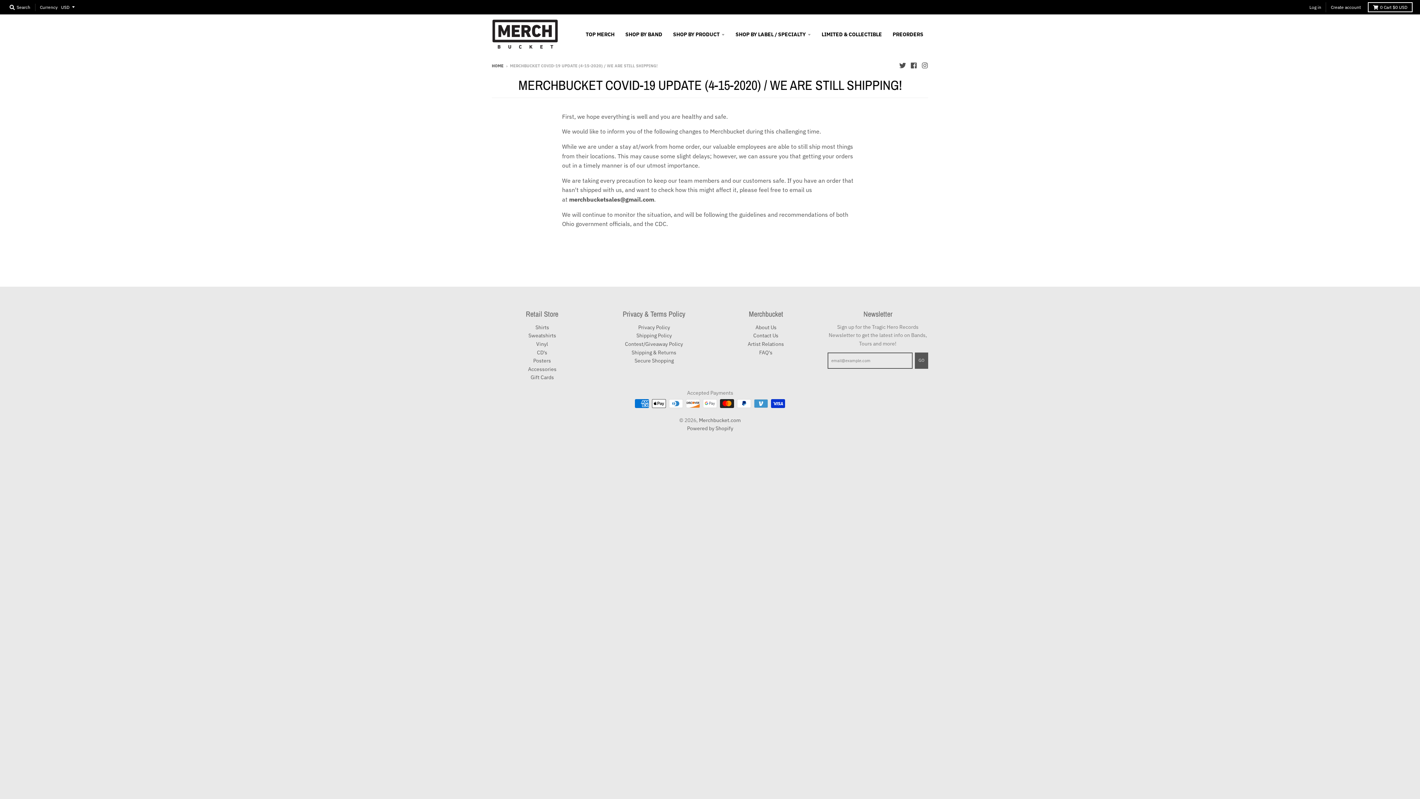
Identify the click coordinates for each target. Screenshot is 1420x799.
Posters (542, 360)
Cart (1393, 7)
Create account (1346, 7)
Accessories (542, 369)
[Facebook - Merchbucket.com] (913, 65)
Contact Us (765, 335)
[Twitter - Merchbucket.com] (902, 65)
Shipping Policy (654, 335)
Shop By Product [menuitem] (696, 34)
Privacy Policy (654, 327)
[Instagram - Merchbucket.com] (925, 65)
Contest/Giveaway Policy (654, 344)
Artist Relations (766, 344)
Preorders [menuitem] (908, 34)
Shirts (542, 327)
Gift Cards (542, 377)
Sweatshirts (542, 335)
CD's (542, 352)
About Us (766, 327)
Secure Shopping (654, 360)
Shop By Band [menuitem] (643, 34)
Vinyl (542, 344)
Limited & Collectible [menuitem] (852, 34)
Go (921, 360)
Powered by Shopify (710, 428)
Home (498, 65)
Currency (49, 7)
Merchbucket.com (720, 420)
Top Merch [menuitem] (600, 34)
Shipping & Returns (654, 352)
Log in (1315, 7)
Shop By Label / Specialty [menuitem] (771, 34)
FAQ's (765, 352)
